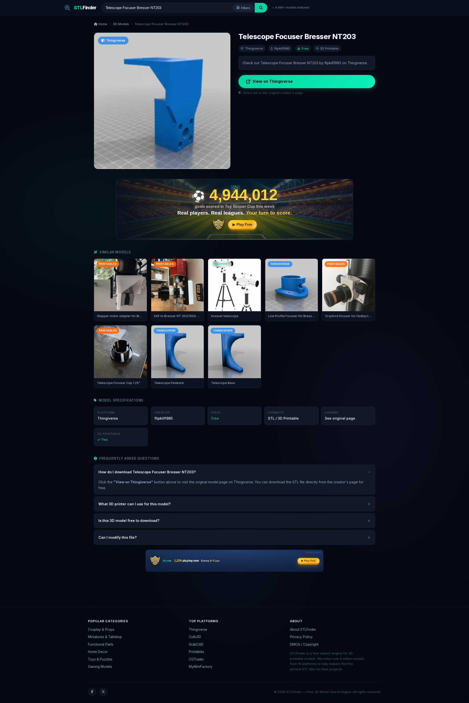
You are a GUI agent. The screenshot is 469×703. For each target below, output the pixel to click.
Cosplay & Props (101, 629)
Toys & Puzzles (100, 659)
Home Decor (98, 652)
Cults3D (195, 637)
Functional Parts (100, 644)
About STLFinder (303, 629)
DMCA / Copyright (304, 644)
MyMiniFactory (200, 667)
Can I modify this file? (117, 537)
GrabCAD (196, 644)
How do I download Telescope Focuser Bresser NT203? (147, 472)
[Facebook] (92, 692)
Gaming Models (100, 667)
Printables (196, 652)
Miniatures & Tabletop (105, 637)
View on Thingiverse (273, 81)
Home (102, 24)
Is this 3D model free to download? (129, 520)
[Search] (261, 7)
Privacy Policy (301, 637)
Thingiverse (198, 629)
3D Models (121, 24)
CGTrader (196, 659)
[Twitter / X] (103, 692)
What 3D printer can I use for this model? (134, 504)
